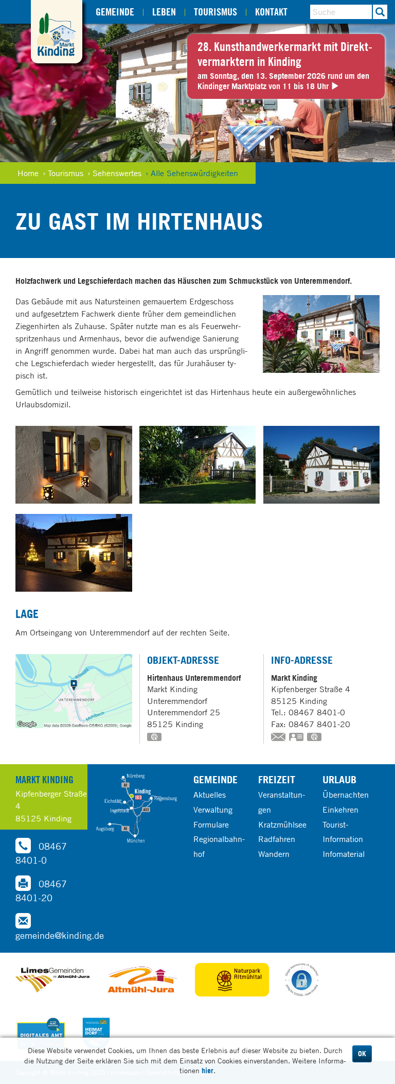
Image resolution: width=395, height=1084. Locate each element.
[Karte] (136, 808)
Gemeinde (115, 11)
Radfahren (276, 839)
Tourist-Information (342, 832)
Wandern (274, 854)
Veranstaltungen (281, 802)
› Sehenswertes (114, 173)
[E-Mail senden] (278, 738)
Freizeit (276, 779)
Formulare (211, 824)
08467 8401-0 (41, 853)
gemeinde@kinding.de (59, 935)
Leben (164, 11)
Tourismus (215, 11)
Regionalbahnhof (219, 846)
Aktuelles (209, 794)
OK (362, 1053)
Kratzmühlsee (282, 824)
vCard (296, 738)
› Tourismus (63, 173)
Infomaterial (343, 854)
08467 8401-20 (41, 890)
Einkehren (340, 809)
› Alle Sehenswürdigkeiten (192, 173)
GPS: (155, 738)
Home (28, 173)
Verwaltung (212, 809)
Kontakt (271, 11)
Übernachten (345, 794)
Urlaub (339, 779)
